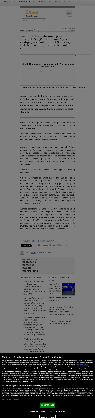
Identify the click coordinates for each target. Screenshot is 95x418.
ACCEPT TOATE (47, 405)
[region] (47, 385)
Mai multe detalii (82, 365)
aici (38, 375)
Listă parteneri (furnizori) (11, 399)
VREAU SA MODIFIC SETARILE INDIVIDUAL (47, 411)
